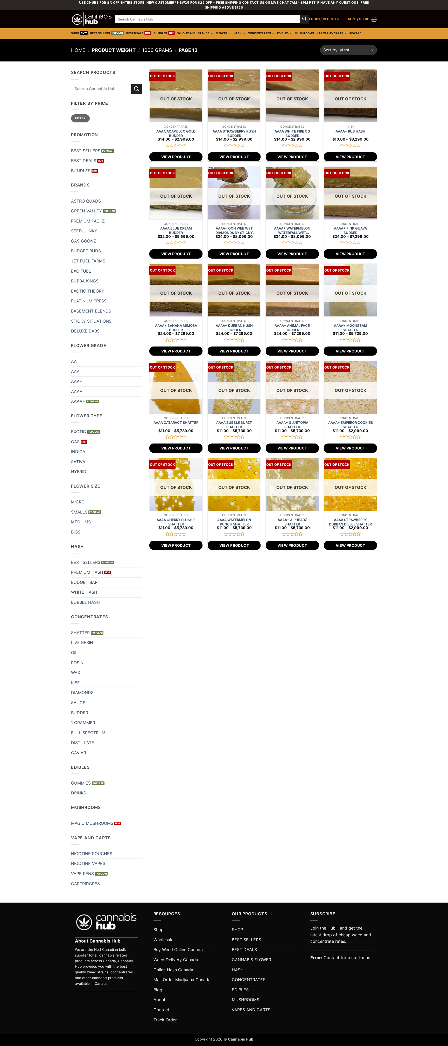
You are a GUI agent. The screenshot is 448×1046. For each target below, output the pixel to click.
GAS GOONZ (83, 241)
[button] (324, 19)
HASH (238, 33)
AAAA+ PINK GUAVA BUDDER (350, 230)
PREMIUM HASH (87, 572)
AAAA (76, 391)
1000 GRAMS (157, 50)
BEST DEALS (134, 33)
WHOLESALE (186, 33)
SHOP (75, 33)
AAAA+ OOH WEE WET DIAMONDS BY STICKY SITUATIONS (234, 230)
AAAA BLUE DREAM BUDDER (176, 230)
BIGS (75, 532)
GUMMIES (81, 783)
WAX (75, 672)
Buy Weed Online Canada (178, 949)
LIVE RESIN (82, 642)
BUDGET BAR (84, 582)
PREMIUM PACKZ (88, 221)
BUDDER (79, 712)
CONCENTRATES (259, 33)
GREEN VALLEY (86, 210)
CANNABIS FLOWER (251, 959)
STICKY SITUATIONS (91, 321)
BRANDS (203, 33)
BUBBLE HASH (85, 602)
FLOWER (221, 33)
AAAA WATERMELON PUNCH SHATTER (234, 522)
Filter (80, 118)
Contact (161, 1009)
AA (74, 361)
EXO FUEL (81, 271)
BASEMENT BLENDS (91, 311)
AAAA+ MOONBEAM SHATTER (350, 327)
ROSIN (77, 662)
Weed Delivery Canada (175, 959)
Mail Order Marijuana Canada (182, 979)
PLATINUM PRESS (89, 300)
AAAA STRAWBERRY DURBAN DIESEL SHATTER (350, 522)
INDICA (78, 451)
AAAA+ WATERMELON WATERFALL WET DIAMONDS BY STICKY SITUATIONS (292, 230)
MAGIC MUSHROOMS (92, 823)
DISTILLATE (82, 742)
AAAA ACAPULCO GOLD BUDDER (175, 133)
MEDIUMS (81, 521)
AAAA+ (78, 401)
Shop (158, 929)
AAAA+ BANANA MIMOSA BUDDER (176, 327)
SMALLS (79, 512)
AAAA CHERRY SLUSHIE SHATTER (176, 522)
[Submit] (304, 19)
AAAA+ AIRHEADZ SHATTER (292, 522)
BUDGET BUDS (86, 250)
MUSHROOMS (304, 33)
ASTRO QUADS (86, 201)
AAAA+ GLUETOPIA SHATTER (292, 424)
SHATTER (80, 632)
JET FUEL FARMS (88, 261)
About (159, 999)
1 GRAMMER (83, 722)
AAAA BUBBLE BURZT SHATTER (234, 424)
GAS (75, 441)
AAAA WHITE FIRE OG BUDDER (292, 133)
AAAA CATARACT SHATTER (175, 422)
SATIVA (78, 461)
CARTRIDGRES (85, 883)
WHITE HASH (84, 592)
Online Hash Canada (173, 969)
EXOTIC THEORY (87, 291)
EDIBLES (283, 33)
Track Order (165, 1019)
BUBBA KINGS (85, 280)
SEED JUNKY (84, 230)
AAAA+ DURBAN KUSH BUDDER (234, 327)
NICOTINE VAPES (88, 863)
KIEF (75, 682)
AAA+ (76, 381)
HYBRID (78, 471)
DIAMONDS (82, 692)
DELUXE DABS (85, 331)
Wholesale (163, 939)
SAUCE (78, 702)
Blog (157, 989)
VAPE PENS (82, 873)
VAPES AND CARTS (330, 33)
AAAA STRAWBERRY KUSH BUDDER (234, 133)
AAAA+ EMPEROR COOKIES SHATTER (350, 424)
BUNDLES (160, 33)
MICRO (78, 501)
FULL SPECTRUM (88, 732)
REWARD (355, 33)
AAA (75, 371)
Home (78, 50)
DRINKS (78, 792)
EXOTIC (78, 431)
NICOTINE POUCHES (91, 853)
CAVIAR (78, 752)
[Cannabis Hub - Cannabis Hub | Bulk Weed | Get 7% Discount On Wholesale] (92, 19)
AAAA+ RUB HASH (350, 131)
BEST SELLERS (100, 33)
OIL (74, 652)
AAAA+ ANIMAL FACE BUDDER (292, 327)
